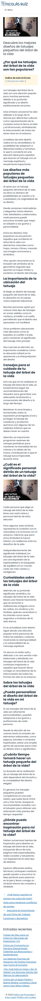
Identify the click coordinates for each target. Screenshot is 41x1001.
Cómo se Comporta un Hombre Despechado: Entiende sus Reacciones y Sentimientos (17, 950)
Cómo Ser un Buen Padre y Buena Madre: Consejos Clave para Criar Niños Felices (20, 982)
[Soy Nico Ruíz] (14, 3)
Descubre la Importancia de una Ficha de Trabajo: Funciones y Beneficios (18, 914)
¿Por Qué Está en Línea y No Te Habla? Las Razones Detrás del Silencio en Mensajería (20, 972)
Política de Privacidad (23, 994)
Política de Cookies (26, 997)
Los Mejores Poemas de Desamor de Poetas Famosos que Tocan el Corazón (19, 962)
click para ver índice (15, 81)
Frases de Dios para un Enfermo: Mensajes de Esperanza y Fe (16, 938)
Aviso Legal (10, 997)
